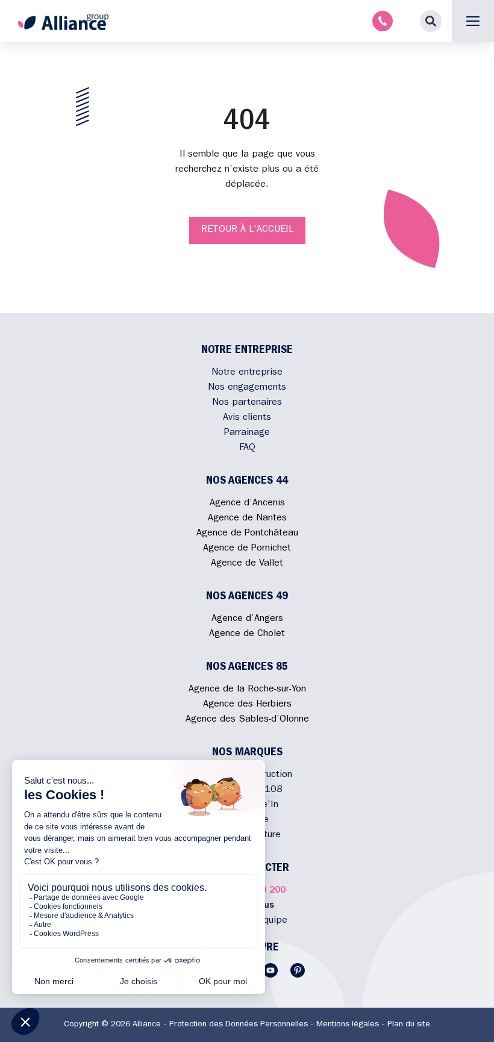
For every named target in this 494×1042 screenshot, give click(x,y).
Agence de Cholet (247, 634)
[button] (431, 21)
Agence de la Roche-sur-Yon (247, 689)
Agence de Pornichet (247, 549)
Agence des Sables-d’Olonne (247, 720)
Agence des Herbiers (247, 705)
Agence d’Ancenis (247, 503)
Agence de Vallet (247, 564)
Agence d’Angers (247, 619)
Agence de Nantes (247, 518)
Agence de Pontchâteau (247, 533)
